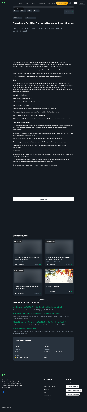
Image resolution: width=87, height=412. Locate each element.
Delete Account (48, 399)
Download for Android (72, 386)
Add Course (51, 3)
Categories (42, 3)
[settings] (70, 3)
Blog (27, 3)
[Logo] (3, 3)
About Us (46, 389)
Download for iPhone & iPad (74, 390)
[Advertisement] (43, 46)
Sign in (82, 3)
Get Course (43, 199)
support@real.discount (72, 383)
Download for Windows (73, 394)
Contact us (46, 383)
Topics (33, 3)
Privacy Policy (47, 395)
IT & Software (17, 18)
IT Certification (31, 18)
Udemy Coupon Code (49, 386)
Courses (20, 3)
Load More (43, 299)
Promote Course (62, 3)
